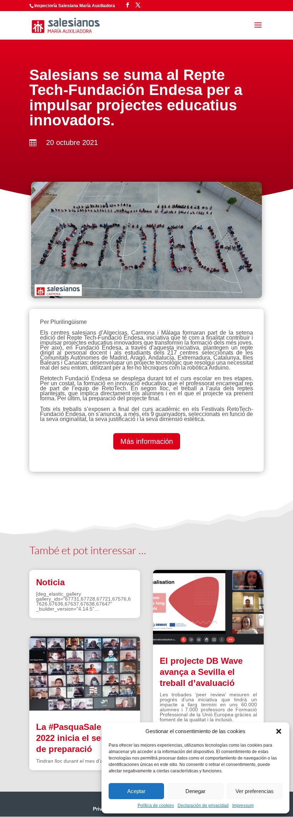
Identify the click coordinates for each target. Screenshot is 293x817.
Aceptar (136, 791)
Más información (146, 441)
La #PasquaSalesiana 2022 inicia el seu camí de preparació (82, 738)
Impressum (243, 805)
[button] (278, 731)
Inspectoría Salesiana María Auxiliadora (74, 5)
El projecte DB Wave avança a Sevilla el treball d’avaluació (201, 672)
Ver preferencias (254, 791)
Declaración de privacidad (203, 805)
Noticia (50, 582)
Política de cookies (156, 805)
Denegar (195, 791)
